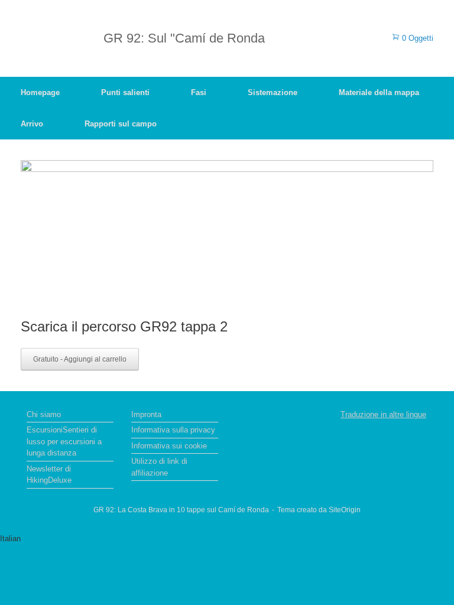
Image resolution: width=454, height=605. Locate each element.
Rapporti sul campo (121, 123)
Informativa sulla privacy (173, 429)
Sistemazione (272, 92)
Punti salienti (125, 92)
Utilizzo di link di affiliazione (159, 467)
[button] (227, 539)
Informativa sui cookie (169, 445)
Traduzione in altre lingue (383, 414)
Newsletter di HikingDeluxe (49, 474)
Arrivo (32, 123)
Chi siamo (44, 414)
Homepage (40, 92)
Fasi (198, 92)
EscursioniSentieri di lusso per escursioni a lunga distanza (64, 441)
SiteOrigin (345, 509)
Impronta (146, 414)
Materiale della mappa (379, 92)
